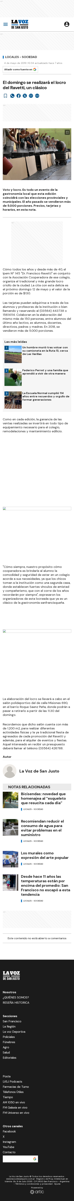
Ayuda (57, 1183)
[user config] (67, 24)
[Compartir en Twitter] (25, 96)
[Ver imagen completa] (67, 132)
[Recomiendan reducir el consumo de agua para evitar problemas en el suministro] (10, 827)
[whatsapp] (12, 96)
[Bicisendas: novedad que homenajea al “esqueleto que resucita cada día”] (10, 800)
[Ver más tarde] (5, 96)
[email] (31, 96)
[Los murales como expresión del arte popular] (10, 859)
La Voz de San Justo (39, 771)
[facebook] (19, 96)
